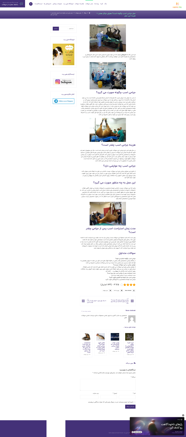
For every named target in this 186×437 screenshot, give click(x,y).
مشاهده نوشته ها (87, 311)
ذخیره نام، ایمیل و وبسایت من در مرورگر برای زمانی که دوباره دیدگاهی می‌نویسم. (110, 402)
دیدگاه (133, 377)
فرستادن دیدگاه (130, 406)
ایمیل (115, 393)
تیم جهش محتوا (112, 432)
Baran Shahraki (128, 290)
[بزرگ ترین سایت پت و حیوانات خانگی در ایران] (177, 5)
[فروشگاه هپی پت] (63, 54)
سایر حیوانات (105, 290)
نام (134, 393)
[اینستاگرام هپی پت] (63, 81)
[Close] (183, 415)
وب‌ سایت (95, 393)
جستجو (55, 28)
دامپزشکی (124, 55)
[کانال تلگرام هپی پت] (63, 101)
